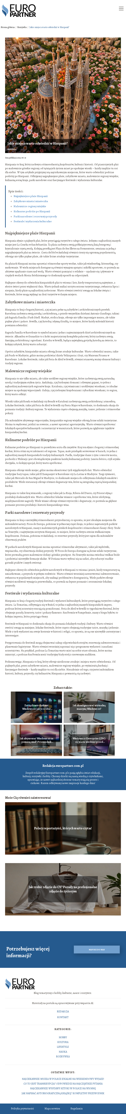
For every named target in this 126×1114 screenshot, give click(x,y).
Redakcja (63, 1011)
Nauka (63, 1052)
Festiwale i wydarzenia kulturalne (33, 221)
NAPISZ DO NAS (97, 949)
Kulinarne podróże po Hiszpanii (32, 211)
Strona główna (8, 27)
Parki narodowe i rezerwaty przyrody (35, 216)
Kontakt (63, 1017)
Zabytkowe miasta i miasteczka (31, 201)
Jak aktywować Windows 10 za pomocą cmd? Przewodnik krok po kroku (36, 740)
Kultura (62, 1042)
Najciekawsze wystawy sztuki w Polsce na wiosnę (63, 1088)
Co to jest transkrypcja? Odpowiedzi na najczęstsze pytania (63, 1084)
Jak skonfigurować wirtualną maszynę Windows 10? (89, 707)
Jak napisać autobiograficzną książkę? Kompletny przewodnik (63, 1093)
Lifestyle (63, 1047)
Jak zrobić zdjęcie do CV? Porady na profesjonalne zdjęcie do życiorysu (63, 889)
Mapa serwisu (52, 1108)
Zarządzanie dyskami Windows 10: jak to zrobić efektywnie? (36, 707)
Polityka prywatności (22, 1108)
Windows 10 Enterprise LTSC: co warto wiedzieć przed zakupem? (89, 740)
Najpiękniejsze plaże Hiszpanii (31, 196)
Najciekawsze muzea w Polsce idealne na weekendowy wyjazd (63, 1079)
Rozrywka (22, 27)
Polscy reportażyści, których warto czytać (63, 828)
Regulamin (77, 1108)
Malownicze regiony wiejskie (30, 206)
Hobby (63, 1037)
